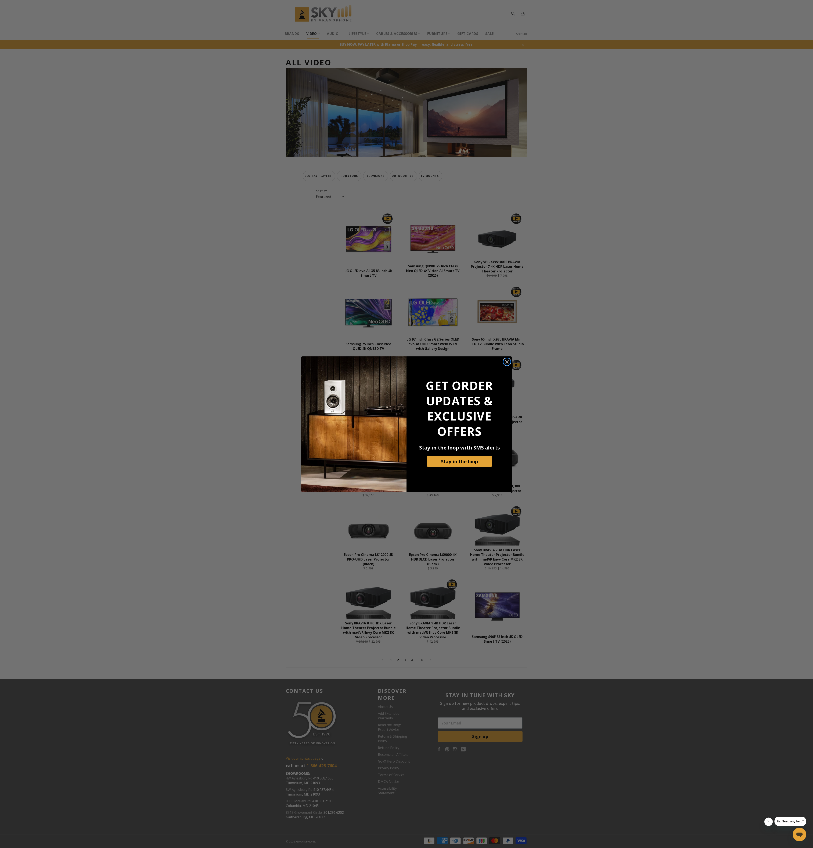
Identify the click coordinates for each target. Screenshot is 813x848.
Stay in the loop (459, 461)
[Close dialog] (507, 362)
